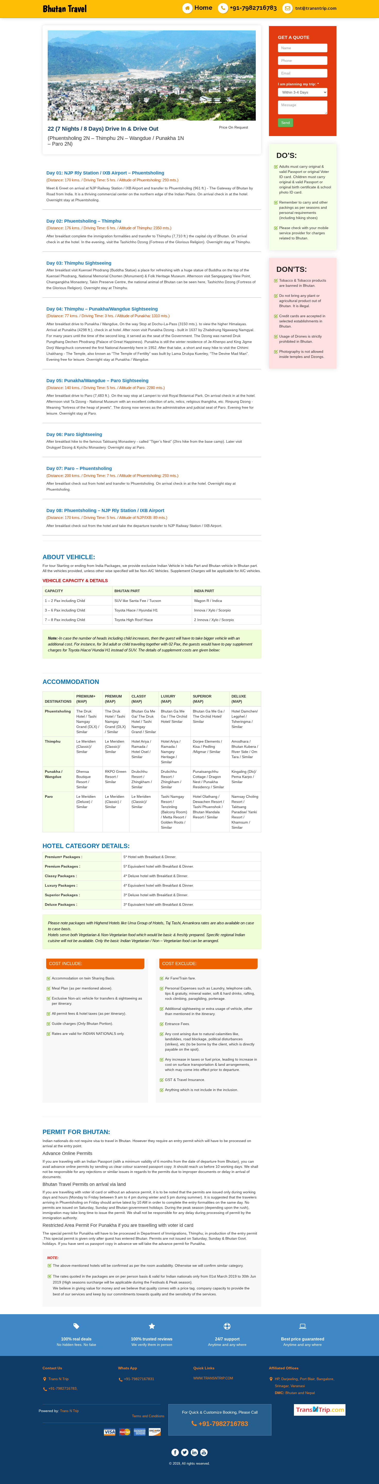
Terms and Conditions (148, 1416)
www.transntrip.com (213, 1378)
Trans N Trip (69, 1411)
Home (203, 7)
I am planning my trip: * (298, 84)
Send (285, 123)
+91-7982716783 (253, 7)
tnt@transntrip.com (315, 8)
